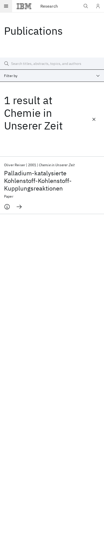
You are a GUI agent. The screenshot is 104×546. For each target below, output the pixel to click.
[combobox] (52, 76)
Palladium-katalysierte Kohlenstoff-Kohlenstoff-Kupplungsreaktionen (38, 180)
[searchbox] (52, 64)
